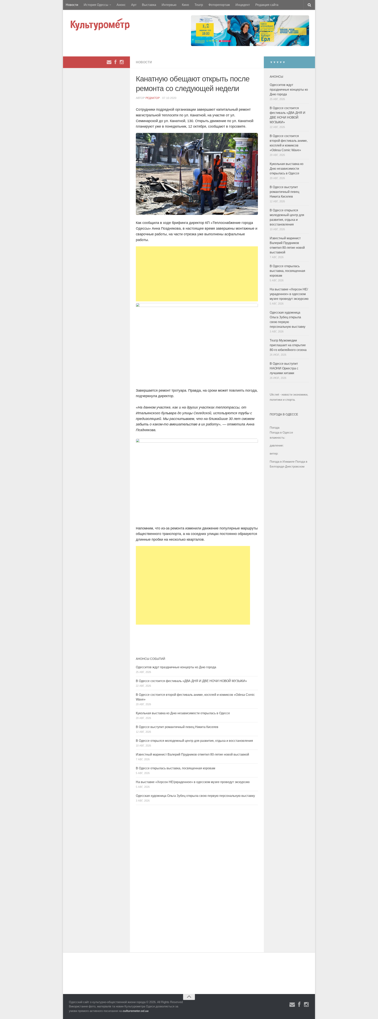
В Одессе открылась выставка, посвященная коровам (175, 768)
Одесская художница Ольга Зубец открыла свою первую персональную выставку (195, 795)
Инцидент (242, 4)
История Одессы (96, 4)
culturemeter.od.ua (135, 1011)
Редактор (152, 97)
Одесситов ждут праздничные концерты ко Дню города (176, 667)
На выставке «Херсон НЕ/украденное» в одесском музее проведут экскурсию (193, 782)
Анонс (121, 4)
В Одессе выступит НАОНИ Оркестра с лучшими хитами (284, 368)
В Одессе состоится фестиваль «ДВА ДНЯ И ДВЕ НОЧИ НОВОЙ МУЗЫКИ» (191, 681)
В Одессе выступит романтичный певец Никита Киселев (177, 727)
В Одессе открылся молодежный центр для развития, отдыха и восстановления (194, 740)
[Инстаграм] (121, 62)
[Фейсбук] (115, 62)
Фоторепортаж (219, 4)
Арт (133, 4)
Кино (185, 4)
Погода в (281, 432)
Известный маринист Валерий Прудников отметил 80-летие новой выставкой (192, 754)
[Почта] (109, 62)
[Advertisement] (197, 273)
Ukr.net (274, 394)
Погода (274, 427)
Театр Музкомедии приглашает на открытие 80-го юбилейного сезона (288, 345)
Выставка (149, 4)
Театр (199, 4)
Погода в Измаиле (282, 461)
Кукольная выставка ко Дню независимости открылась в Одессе (183, 713)
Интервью (169, 4)
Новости (72, 4)
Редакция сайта (266, 4)
